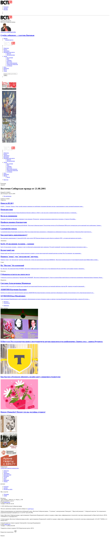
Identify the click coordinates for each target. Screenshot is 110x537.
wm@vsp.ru (31, 508)
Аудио (5, 71)
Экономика (6, 50)
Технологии (7, 303)
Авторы (6, 8)
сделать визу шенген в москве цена (10, 468)
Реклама (6, 9)
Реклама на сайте (8, 489)
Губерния (9, 60)
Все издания (10, 57)
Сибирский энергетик (12, 64)
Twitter (5, 495)
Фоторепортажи (11, 55)
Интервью (6, 157)
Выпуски (6, 179)
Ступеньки (9, 65)
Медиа (5, 175)
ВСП (8, 59)
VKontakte (6, 494)
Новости (9, 53)
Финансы (6, 301)
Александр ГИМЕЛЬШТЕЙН (8, 32)
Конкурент (9, 61)
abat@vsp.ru (7, 502)
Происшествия (7, 474)
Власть (5, 49)
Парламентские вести (9, 52)
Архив (5, 56)
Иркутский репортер (12, 63)
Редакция (6, 6)
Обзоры (6, 481)
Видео (5, 69)
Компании (6, 68)
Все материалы (7, 196)
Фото (5, 67)
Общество (6, 48)
